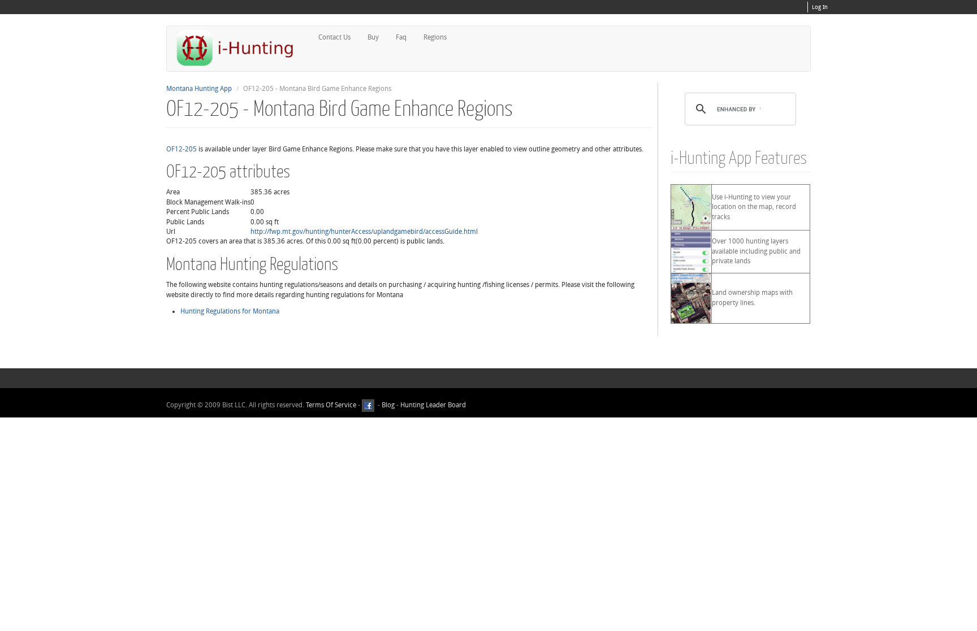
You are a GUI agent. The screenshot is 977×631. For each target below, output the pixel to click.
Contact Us (334, 37)
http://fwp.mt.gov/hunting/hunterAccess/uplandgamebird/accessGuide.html (364, 232)
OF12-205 (181, 149)
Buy (373, 37)
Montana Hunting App (199, 89)
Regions (435, 37)
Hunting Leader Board (432, 405)
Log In (820, 7)
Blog (388, 405)
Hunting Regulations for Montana (229, 311)
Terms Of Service (331, 405)
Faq (401, 37)
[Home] (239, 48)
